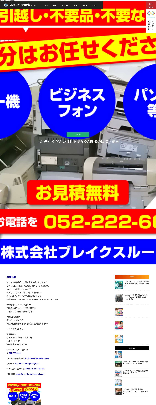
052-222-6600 (15, 353)
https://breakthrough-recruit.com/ (30, 374)
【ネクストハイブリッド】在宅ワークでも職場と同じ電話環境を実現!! (137, 284)
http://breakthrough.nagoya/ (26, 364)
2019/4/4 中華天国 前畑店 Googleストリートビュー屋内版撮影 (135, 391)
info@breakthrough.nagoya (36, 358)
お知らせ (78, 134)
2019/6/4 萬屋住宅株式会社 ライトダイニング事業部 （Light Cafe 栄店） (136, 297)
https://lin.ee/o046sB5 (34, 369)
